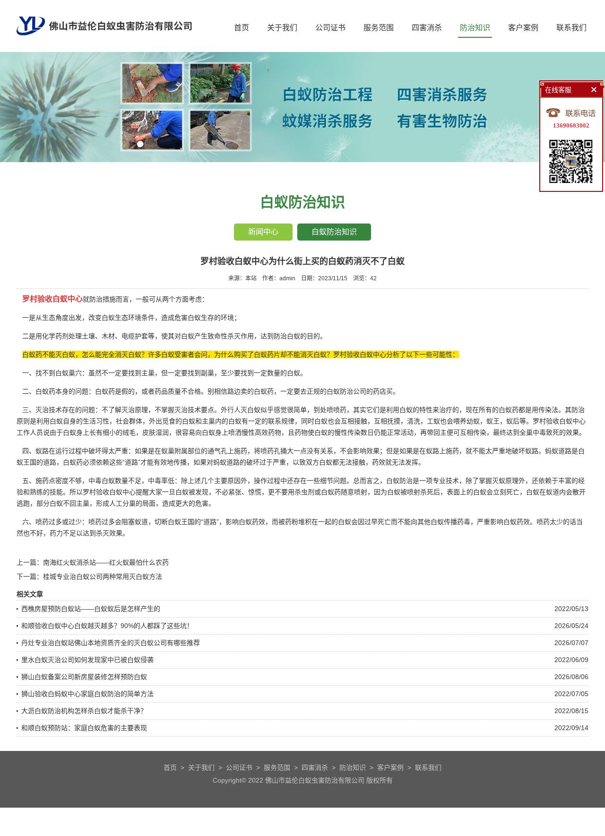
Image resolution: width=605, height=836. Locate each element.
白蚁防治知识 (334, 232)
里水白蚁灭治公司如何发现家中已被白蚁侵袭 (87, 660)
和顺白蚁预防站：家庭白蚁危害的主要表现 (84, 728)
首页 (241, 28)
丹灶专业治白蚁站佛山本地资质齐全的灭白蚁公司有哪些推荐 (110, 642)
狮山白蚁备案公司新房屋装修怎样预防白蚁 (84, 677)
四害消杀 (427, 28)
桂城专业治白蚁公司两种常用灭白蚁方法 (102, 576)
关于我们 (282, 28)
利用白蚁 (399, 410)
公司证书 (330, 28)
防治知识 (475, 28)
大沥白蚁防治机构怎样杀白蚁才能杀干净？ (84, 711)
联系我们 (571, 28)
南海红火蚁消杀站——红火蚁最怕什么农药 (106, 562)
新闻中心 (263, 232)
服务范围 (378, 28)
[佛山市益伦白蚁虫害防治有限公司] (104, 48)
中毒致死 (546, 432)
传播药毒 (457, 522)
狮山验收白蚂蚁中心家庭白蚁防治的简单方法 (87, 694)
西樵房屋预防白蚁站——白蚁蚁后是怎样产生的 (90, 608)
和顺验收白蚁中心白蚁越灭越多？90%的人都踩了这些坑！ (107, 625)
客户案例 (523, 28)
